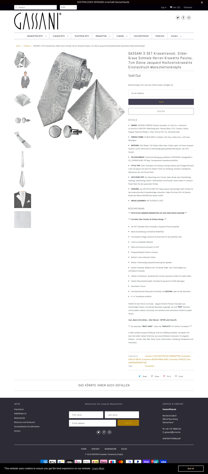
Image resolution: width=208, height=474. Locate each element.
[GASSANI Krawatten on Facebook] (183, 17)
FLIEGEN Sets (59, 36)
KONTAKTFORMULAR (172, 438)
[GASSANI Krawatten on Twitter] (178, 17)
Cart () (176, 7)
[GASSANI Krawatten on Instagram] (189, 17)
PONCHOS (159, 36)
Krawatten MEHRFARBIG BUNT (155, 359)
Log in (163, 7)
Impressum (19, 409)
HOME (83, 448)
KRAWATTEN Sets (35, 36)
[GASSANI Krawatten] (37, 21)
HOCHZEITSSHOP (141, 36)
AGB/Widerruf (20, 413)
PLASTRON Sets (82, 36)
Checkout (188, 7)
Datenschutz (19, 417)
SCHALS (175, 36)
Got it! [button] (191, 468)
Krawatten (149, 365)
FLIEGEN (121, 36)
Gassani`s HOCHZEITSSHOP (157, 355)
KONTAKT (96, 448)
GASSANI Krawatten (99, 454)
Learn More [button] (98, 468)
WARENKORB (110, 448)
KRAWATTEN (102, 36)
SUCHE (124, 448)
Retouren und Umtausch (24, 422)
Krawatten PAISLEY (177, 359)
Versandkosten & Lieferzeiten (27, 426)
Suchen (17, 430)
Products (27, 45)
